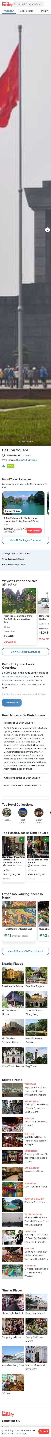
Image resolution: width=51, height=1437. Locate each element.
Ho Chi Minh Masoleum (14, 676)
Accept (44, 1431)
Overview (9, 10)
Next (47, 230)
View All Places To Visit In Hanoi (25, 951)
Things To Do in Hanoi (26, 460)
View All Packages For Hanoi (25, 540)
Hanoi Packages (27, 10)
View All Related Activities (25, 651)
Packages (7, 1427)
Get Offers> (34, 530)
